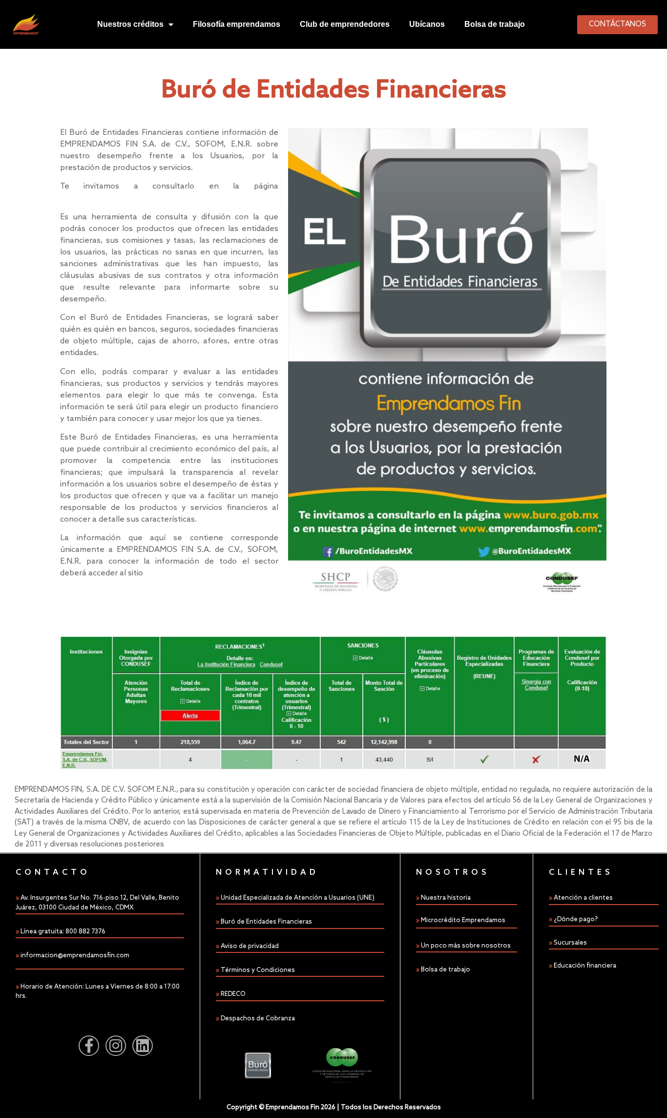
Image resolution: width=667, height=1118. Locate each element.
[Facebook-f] (89, 1045)
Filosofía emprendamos (236, 24)
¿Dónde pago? (576, 919)
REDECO (233, 994)
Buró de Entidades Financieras (266, 922)
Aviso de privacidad (250, 946)
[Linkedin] (142, 1045)
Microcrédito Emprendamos (463, 920)
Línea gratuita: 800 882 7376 (63, 931)
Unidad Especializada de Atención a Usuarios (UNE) (298, 898)
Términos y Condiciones (258, 970)
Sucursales (570, 943)
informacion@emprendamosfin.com (75, 955)
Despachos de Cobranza (258, 1018)
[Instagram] (115, 1045)
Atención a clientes (583, 898)
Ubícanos (427, 24)
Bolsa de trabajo (494, 24)
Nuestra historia (446, 898)
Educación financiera (585, 966)
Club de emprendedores (345, 24)
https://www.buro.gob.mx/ (110, 198)
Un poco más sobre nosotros (466, 945)
